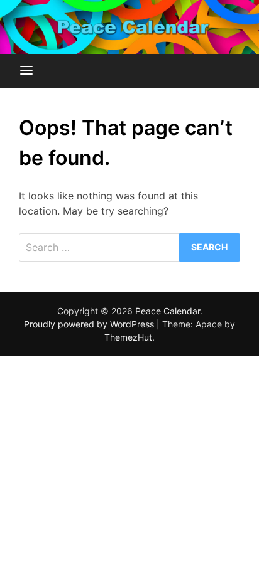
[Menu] (26, 71)
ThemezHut (128, 337)
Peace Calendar (167, 311)
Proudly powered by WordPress (90, 324)
